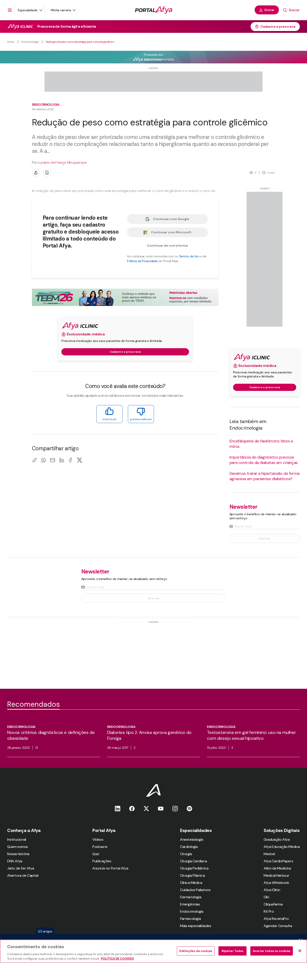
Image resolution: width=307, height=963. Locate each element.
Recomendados (33, 704)
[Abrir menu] (10, 10)
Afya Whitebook (276, 882)
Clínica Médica (191, 882)
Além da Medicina (277, 868)
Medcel (269, 854)
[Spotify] (189, 808)
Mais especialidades (195, 925)
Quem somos (17, 846)
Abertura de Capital (22, 875)
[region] (153, 951)
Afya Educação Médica (282, 846)
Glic (266, 897)
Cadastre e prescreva (277, 27)
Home (10, 42)
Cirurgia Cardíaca (193, 861)
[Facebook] (70, 460)
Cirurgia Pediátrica (194, 868)
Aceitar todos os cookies (271, 951)
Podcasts (99, 846)
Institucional (16, 839)
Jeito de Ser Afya (20, 868)
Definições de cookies (195, 951)
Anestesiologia (191, 839)
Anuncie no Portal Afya (110, 868)
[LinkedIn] (61, 460)
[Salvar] (47, 172)
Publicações (101, 861)
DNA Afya (14, 861)
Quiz (95, 854)
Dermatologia (190, 897)
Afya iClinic (272, 889)
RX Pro (269, 911)
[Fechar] (300, 951)
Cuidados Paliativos (195, 889)
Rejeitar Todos (233, 951)
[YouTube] (160, 808)
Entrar (269, 10)
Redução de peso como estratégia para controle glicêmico (80, 42)
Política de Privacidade (142, 261)
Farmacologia (190, 918)
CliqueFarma (273, 904)
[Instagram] (175, 808)
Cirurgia (186, 854)
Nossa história (18, 854)
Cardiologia (189, 846)
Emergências (190, 904)
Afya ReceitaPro (276, 918)
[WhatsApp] (43, 460)
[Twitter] (146, 808)
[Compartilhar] (36, 172)
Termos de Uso (189, 256)
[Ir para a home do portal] (153, 10)
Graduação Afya (276, 839)
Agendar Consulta (278, 925)
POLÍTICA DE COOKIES (117, 958)
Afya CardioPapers (278, 861)
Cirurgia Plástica (192, 875)
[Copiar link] (34, 460)
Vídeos (97, 839)
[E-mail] (52, 460)
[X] (79, 460)
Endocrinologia (30, 42)
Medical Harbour (276, 875)
